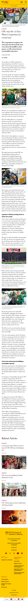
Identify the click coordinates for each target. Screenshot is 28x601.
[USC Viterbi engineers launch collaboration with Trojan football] (14, 517)
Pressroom (4, 587)
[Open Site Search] (26, 2)
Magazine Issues (18, 563)
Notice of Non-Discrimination (14, 592)
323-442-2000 (14, 544)
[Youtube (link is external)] (18, 553)
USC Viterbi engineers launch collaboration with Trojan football (14, 504)
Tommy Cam (14, 547)
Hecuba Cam (14, 550)
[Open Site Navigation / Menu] (22, 2)
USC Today (14, 6)
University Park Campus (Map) (14, 538)
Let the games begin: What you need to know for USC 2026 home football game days (13, 448)
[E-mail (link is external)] (22, 599)
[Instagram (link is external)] (14, 553)
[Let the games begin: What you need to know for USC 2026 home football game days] (14, 462)
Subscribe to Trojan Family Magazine (18, 569)
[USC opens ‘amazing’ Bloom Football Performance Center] (14, 490)
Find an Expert (4, 579)
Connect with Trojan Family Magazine (19, 566)
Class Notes (17, 561)
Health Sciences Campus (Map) (14, 543)
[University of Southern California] (5, 2)
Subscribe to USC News (6, 560)
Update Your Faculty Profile (6, 584)
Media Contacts (5, 581)
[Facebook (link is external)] (6, 553)
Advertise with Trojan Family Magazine (19, 573)
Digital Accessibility (14, 594)
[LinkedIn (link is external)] (18, 599)
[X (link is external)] (15, 599)
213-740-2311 (14, 540)
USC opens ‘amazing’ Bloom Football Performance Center (12, 476)
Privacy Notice (14, 590)
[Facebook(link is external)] (11, 599)
